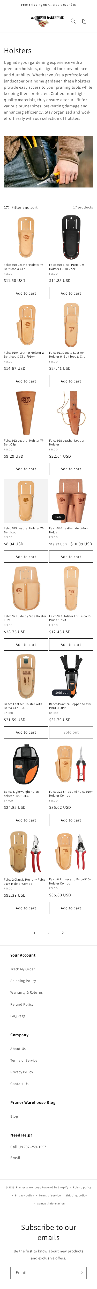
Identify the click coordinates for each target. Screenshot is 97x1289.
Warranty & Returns (26, 992)
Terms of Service (24, 1060)
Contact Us (19, 1083)
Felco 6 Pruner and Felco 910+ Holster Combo (70, 881)
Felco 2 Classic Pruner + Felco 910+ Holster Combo (24, 881)
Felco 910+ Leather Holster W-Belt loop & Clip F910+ (25, 355)
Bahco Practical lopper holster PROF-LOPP (70, 706)
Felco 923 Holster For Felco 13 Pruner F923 (70, 618)
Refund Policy (21, 1004)
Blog (14, 1116)
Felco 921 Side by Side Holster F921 (25, 618)
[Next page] (62, 932)
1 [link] (35, 932)
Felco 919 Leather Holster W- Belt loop (24, 530)
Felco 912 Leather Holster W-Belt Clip (24, 442)
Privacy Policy (21, 1072)
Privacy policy (24, 1195)
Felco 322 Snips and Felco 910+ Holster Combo (71, 794)
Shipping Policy (23, 980)
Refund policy (82, 1187)
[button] (10, 21)
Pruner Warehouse (28, 1187)
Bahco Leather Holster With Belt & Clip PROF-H (23, 706)
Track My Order (22, 969)
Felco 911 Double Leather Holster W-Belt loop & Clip (67, 355)
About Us (18, 1048)
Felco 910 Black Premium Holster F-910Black (66, 267)
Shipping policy (76, 1195)
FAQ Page (18, 1016)
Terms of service (50, 1195)
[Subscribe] (80, 1273)
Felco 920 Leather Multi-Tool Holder (69, 530)
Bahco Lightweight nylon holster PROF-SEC (21, 794)
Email (15, 1157)
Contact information (51, 1203)
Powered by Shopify (55, 1187)
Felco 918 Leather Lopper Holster (67, 442)
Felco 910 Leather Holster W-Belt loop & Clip (24, 267)
